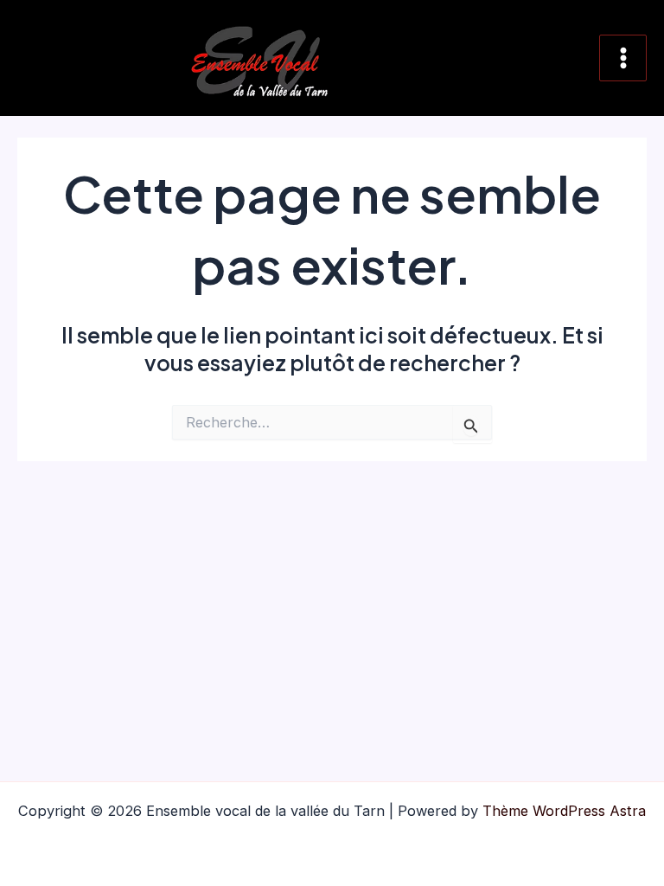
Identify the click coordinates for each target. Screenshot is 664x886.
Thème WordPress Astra (564, 810)
